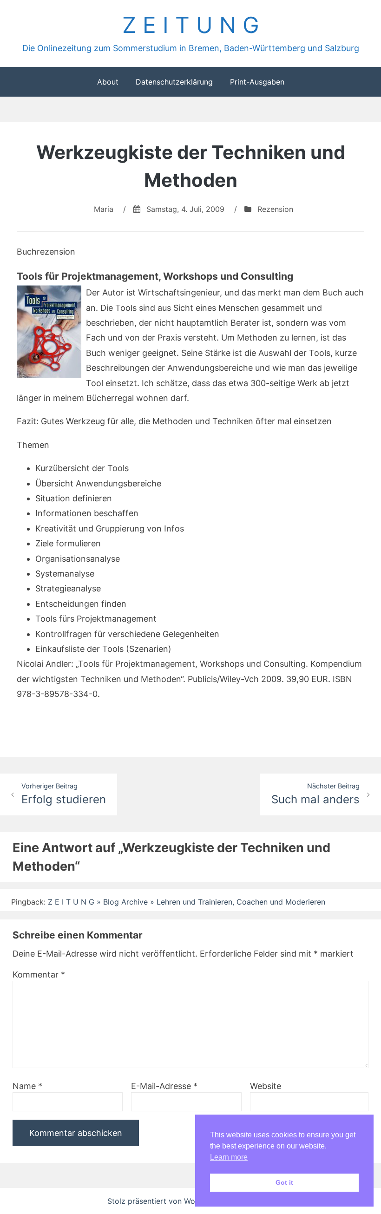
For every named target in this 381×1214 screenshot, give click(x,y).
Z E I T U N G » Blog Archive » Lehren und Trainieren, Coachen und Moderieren (186, 901)
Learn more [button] (229, 1157)
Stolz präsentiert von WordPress (165, 1201)
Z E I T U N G (190, 25)
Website (265, 1086)
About (107, 81)
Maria (103, 209)
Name (27, 1086)
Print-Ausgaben (257, 81)
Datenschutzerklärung (174, 81)
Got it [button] (284, 1182)
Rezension (275, 209)
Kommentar (39, 974)
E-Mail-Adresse (164, 1086)
